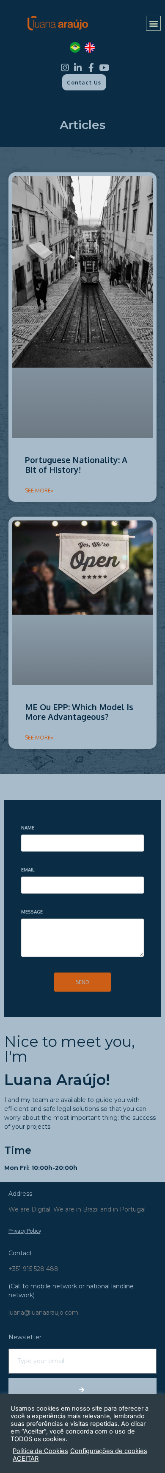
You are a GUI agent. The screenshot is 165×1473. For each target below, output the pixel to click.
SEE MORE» (39, 490)
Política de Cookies (40, 1451)
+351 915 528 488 (33, 1269)
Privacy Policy (24, 1230)
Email (28, 870)
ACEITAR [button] (25, 1458)
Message (32, 912)
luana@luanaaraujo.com (43, 1312)
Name (27, 828)
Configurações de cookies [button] (108, 1451)
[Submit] (82, 1390)
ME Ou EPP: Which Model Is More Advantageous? (79, 712)
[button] (153, 23)
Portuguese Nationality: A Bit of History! (76, 465)
